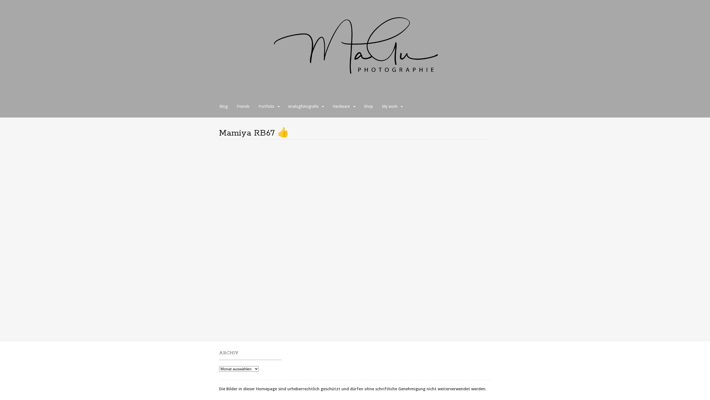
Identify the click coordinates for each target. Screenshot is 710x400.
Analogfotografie (303, 106)
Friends (243, 106)
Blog (223, 106)
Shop (368, 106)
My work (389, 106)
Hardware (341, 106)
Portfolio (266, 106)
